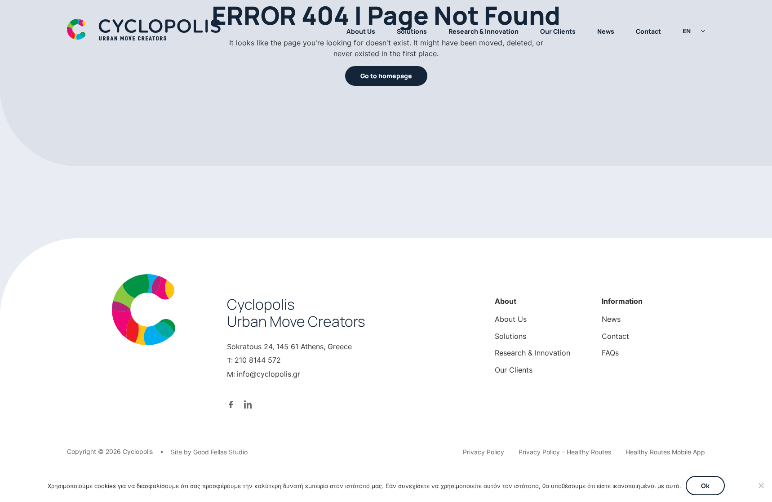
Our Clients (558, 31)
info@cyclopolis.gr (268, 373)
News (605, 31)
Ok (705, 485)
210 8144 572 (258, 359)
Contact (648, 31)
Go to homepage (386, 75)
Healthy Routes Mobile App (665, 452)
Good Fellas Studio (220, 452)
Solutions (412, 31)
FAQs (610, 352)
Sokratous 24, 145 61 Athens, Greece (289, 346)
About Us (360, 31)
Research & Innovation (483, 31)
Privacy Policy (483, 452)
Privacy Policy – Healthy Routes (565, 452)
